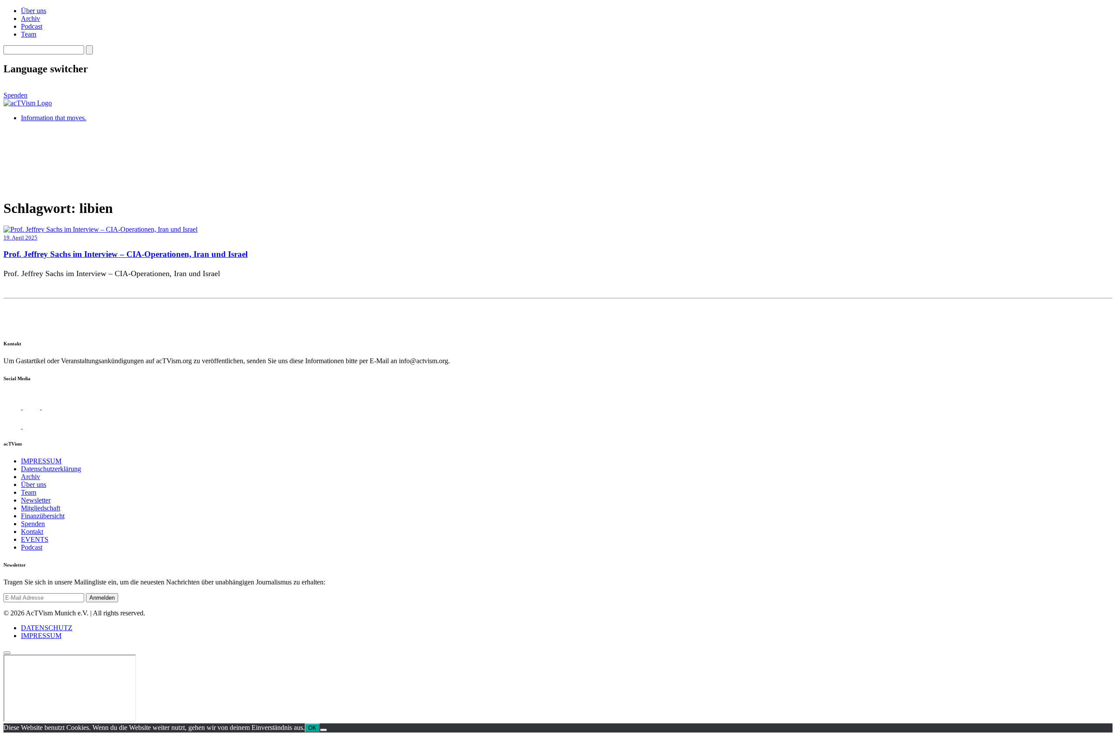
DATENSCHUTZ (46, 627)
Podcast (31, 26)
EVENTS (34, 539)
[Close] (6, 653)
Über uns (33, 10)
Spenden (15, 95)
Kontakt (32, 531)
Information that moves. (53, 118)
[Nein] (323, 730)
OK (312, 728)
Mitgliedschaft (40, 508)
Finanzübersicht (43, 516)
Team (28, 34)
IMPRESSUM (41, 461)
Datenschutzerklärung (51, 469)
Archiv (30, 18)
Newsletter (36, 500)
